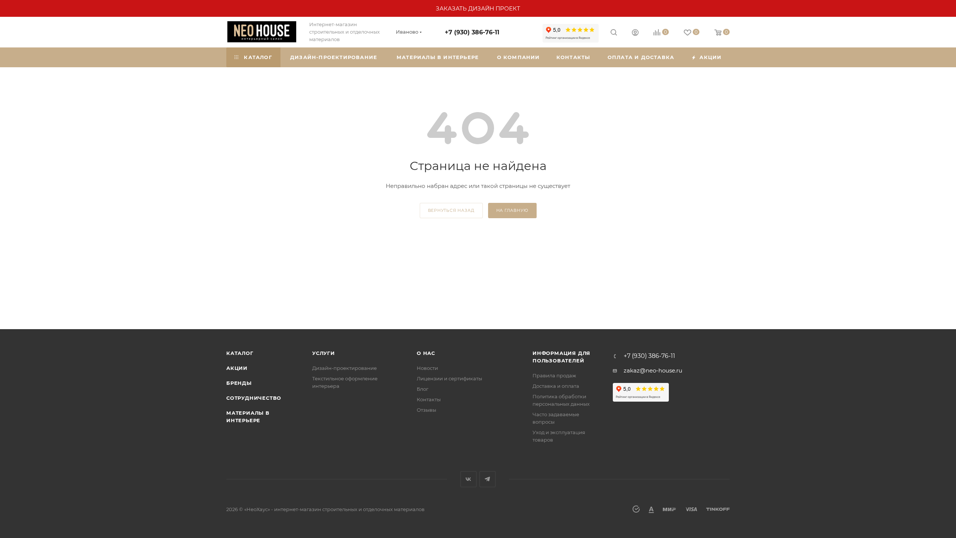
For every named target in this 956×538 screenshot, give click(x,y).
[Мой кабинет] (635, 33)
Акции (237, 368)
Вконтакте (468, 479)
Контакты (429, 399)
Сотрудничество (253, 398)
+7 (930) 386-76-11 (472, 32)
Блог (422, 389)
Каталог (240, 353)
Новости (427, 368)
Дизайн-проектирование (344, 368)
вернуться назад (451, 210)
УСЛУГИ (323, 353)
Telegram (487, 479)
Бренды (239, 383)
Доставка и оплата (556, 386)
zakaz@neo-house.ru (653, 370)
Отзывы (426, 410)
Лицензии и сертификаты (449, 378)
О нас (426, 353)
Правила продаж (554, 375)
